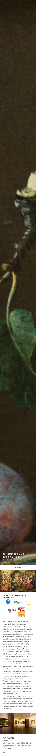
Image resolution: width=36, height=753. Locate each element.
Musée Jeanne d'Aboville (13, 556)
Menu (19, 567)
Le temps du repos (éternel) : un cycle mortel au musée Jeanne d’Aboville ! (17, 746)
